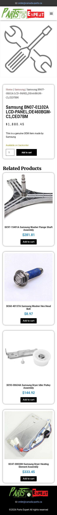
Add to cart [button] (28, 241)
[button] (51, 13)
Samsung (20, 89)
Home (9, 89)
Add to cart (27, 152)
